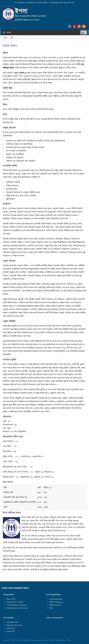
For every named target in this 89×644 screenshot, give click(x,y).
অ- (12, 37)
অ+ (5, 37)
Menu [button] (9, 32)
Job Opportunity (12, 622)
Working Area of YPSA (14, 602)
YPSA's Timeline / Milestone (16, 605)
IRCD (51, 608)
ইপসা (21, 11)
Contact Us (10, 628)
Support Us (10, 631)
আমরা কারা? (10, 46)
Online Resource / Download (16, 608)
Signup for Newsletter (14, 625)
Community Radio (55, 599)
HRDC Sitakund (55, 605)
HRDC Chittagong (55, 602)
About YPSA (10, 599)
